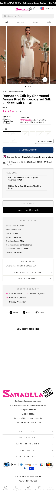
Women (20, 22)
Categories (27, 450)
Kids (48, 22)
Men (35, 22)
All (6, 22)
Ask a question (28, 278)
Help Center (27, 437)
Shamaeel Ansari (16, 91)
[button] (8, 111)
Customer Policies (27, 444)
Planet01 (33, 481)
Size (5, 129)
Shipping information (28, 273)
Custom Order (11, 134)
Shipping (6, 119)
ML (40, 134)
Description (28, 262)
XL (25, 134)
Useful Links (27, 431)
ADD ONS (11, 172)
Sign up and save (27, 457)
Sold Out (28, 204)
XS (13, 140)
